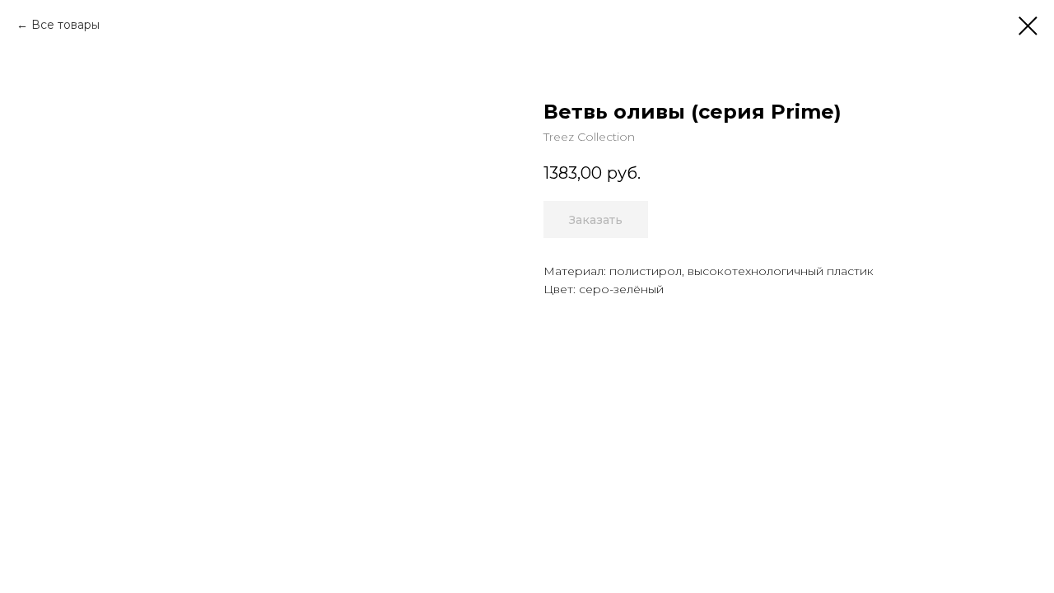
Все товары (65, 24)
